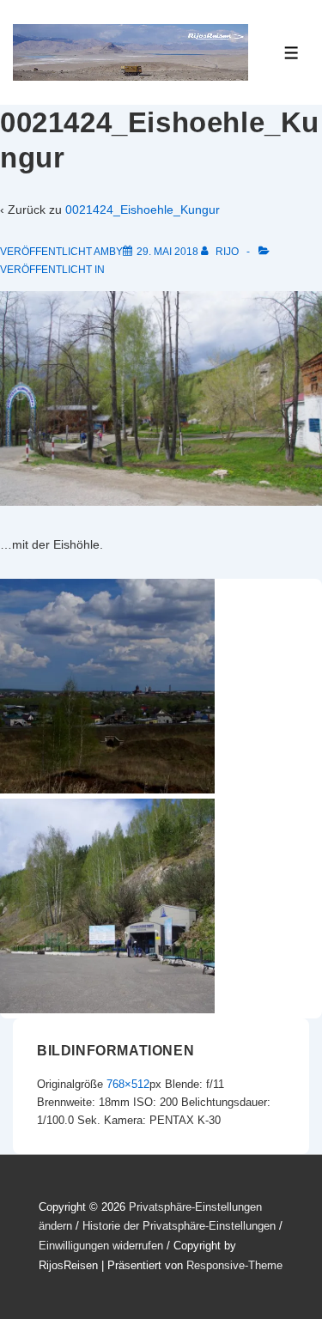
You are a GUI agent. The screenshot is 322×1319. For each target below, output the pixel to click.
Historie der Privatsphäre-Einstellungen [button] (179, 1225)
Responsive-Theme (234, 1265)
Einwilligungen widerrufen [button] (101, 1245)
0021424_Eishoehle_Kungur (142, 209)
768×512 (127, 1084)
